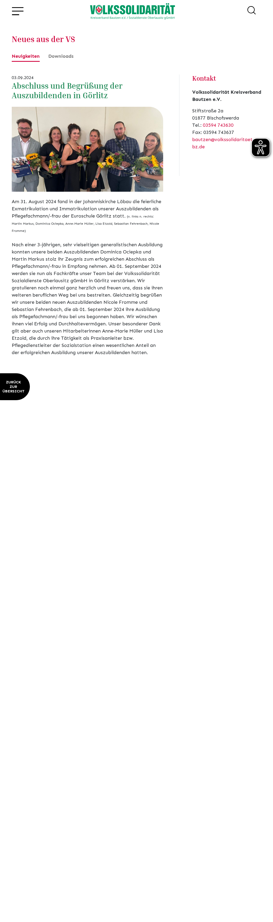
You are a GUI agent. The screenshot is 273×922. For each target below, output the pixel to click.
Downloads (61, 56)
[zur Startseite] (132, 11)
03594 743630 (218, 125)
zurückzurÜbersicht (13, 387)
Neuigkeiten (26, 56)
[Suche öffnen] (251, 11)
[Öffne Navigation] (17, 11)
